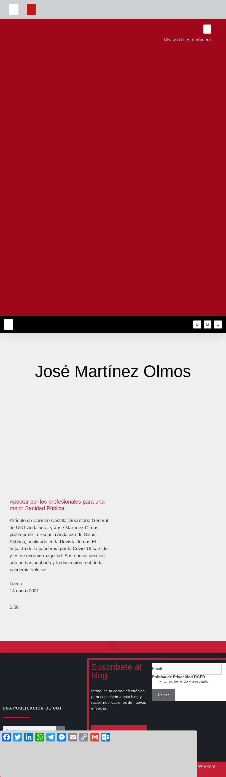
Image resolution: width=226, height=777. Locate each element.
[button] (13, 9)
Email (157, 668)
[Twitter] (208, 324)
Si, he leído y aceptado (187, 681)
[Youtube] (218, 324)
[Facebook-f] (197, 324)
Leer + (16, 583)
